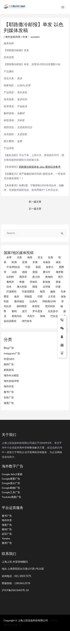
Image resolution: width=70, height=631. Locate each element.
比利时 (10, 277)
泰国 (42, 291)
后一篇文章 (35, 209)
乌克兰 (31, 316)
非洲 (35, 262)
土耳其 (51, 296)
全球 (8, 257)
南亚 (58, 262)
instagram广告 (12, 353)
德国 (24, 272)
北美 (19, 257)
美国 (38, 267)
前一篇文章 (35, 202)
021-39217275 (22, 575)
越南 (52, 291)
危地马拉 (17, 316)
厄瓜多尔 (53, 311)
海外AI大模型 (11, 375)
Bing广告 (9, 348)
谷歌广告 (9, 397)
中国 (27, 267)
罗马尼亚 (37, 311)
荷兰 (60, 277)
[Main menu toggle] (63, 7)
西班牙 (23, 277)
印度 (58, 286)
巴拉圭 (54, 316)
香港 (58, 282)
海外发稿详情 (11, 381)
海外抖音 (9, 386)
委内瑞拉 (19, 301)
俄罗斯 (59, 272)
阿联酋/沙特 (49, 301)
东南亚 (46, 262)
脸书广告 (9, 392)
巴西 (40, 296)
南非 (16, 296)
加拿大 (49, 267)
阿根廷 (28, 296)
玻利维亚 (22, 306)
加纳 (42, 316)
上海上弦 (6, 9)
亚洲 (24, 262)
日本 (8, 286)
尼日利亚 (50, 306)
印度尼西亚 (28, 291)
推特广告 (9, 364)
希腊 (21, 282)
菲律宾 (33, 282)
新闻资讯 (9, 370)
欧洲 (14, 262)
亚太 (40, 257)
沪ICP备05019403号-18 (15, 590)
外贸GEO (9, 359)
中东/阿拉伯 (13, 267)
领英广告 (9, 403)
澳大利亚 (22, 286)
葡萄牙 (10, 282)
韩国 (34, 286)
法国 (14, 272)
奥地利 (49, 277)
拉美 (50, 257)
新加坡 (46, 282)
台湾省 (46, 286)
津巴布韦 (27, 321)
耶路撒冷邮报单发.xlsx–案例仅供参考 (39, 167)
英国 (35, 272)
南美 (29, 257)
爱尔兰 (46, 272)
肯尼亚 (36, 306)
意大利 (36, 277)
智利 (14, 311)
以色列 (33, 301)
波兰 (24, 311)
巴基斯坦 (11, 291)
